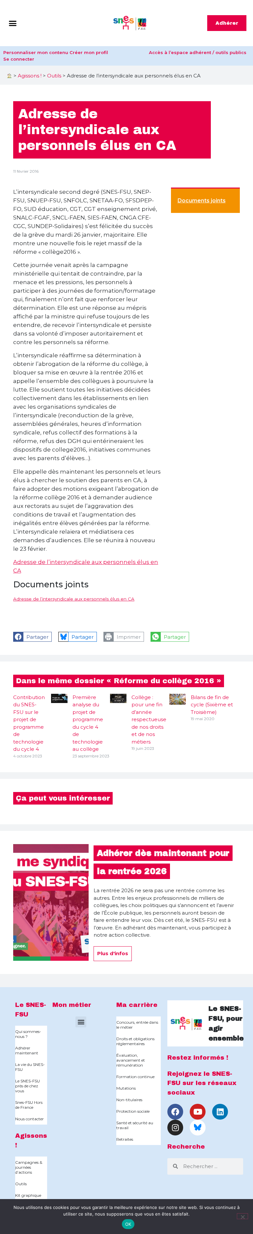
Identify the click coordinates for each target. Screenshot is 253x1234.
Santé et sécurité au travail (134, 1125)
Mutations (126, 1088)
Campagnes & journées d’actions (28, 1167)
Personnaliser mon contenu (35, 52)
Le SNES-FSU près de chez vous (27, 1085)
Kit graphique (28, 1195)
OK (128, 1224)
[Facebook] (175, 1112)
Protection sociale (133, 1111)
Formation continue (135, 1076)
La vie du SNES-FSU (30, 1067)
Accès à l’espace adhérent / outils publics (197, 52)
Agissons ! (30, 76)
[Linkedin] (220, 1112)
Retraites (124, 1139)
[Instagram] (175, 1127)
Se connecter (18, 59)
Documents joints (202, 200)
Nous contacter (29, 1118)
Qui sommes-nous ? (28, 1034)
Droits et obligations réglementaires (135, 1041)
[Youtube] (198, 1112)
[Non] (242, 1216)
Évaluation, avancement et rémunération (130, 1060)
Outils (54, 76)
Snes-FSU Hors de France (28, 1105)
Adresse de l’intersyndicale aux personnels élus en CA (73, 599)
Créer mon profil (89, 52)
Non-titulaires (129, 1099)
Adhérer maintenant (26, 1050)
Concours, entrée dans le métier (137, 1025)
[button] (13, 23)
